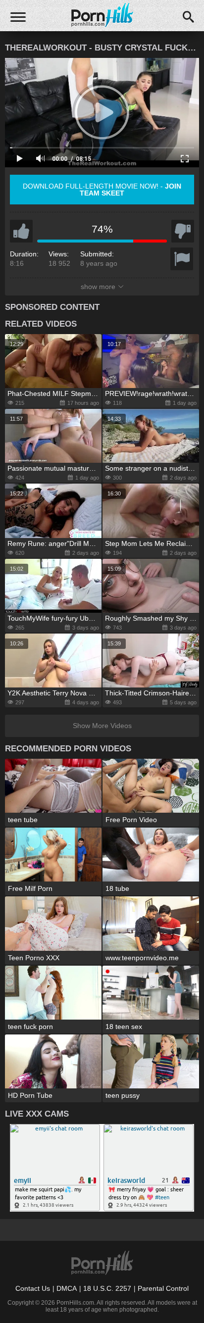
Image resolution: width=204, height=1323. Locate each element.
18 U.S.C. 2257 (107, 1288)
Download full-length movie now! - (102, 189)
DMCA (66, 1288)
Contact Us (32, 1288)
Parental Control (163, 1288)
